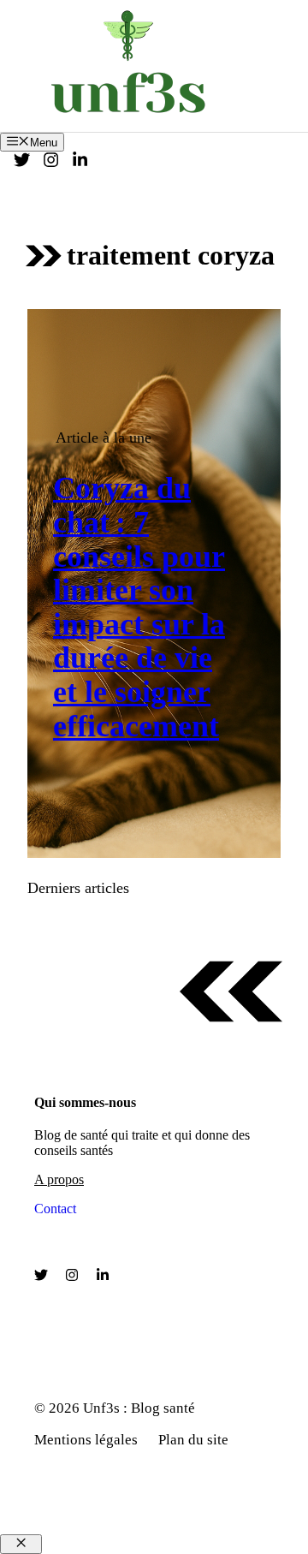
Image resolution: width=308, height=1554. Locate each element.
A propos (59, 1179)
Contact (55, 1208)
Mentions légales (86, 1440)
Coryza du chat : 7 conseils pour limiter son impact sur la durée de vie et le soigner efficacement (139, 606)
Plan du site (193, 1440)
